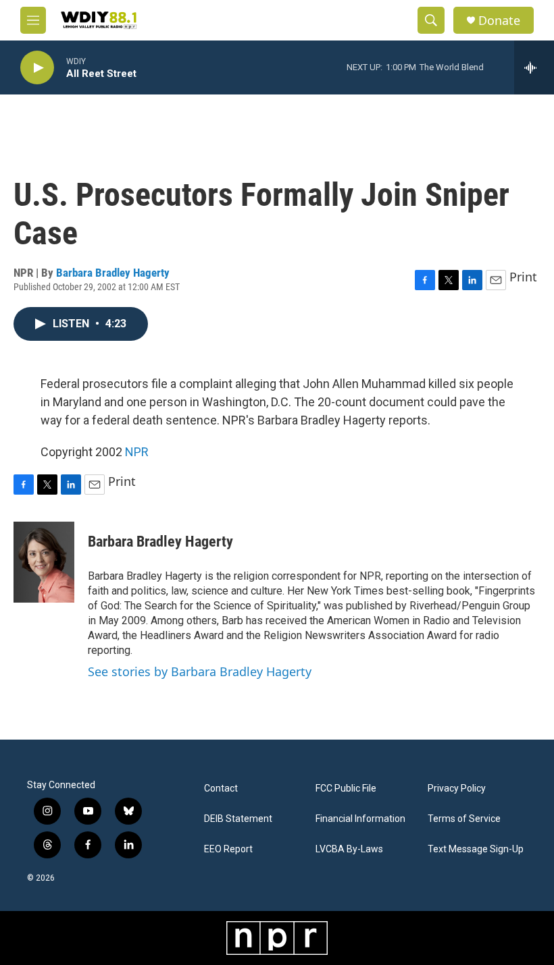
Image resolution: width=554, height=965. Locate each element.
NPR (137, 452)
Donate (499, 20)
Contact (221, 788)
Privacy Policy (457, 788)
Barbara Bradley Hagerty (113, 272)
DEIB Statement (238, 819)
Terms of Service (464, 819)
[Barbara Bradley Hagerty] (44, 562)
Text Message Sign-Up (476, 849)
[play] (37, 68)
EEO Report (228, 849)
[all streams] (534, 67)
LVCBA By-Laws (349, 849)
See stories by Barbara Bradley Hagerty (199, 671)
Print (523, 277)
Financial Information (360, 819)
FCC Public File (346, 788)
